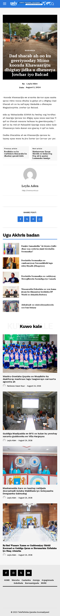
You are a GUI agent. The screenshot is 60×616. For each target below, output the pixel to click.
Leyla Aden (32, 84)
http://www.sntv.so (30, 190)
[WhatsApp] (39, 219)
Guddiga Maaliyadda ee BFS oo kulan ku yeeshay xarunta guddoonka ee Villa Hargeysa (30, 435)
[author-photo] (4, 385)
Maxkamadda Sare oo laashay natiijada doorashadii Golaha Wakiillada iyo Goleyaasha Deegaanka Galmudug (28, 491)
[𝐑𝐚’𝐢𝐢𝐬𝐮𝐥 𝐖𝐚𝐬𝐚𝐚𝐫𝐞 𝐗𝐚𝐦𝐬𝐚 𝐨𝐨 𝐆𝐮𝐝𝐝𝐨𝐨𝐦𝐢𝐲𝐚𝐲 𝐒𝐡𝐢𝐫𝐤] (30, 522)
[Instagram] (13, 573)
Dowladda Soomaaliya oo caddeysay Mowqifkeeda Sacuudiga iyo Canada (38, 277)
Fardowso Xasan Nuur (16, 386)
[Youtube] (29, 573)
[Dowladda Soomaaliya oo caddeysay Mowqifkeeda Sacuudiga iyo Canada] (11, 277)
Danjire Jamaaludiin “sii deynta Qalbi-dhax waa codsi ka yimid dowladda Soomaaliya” (39, 249)
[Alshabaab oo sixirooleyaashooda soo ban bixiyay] (11, 306)
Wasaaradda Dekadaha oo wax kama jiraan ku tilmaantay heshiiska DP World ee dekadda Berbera (38, 292)
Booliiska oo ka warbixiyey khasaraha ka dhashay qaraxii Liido (15, 154)
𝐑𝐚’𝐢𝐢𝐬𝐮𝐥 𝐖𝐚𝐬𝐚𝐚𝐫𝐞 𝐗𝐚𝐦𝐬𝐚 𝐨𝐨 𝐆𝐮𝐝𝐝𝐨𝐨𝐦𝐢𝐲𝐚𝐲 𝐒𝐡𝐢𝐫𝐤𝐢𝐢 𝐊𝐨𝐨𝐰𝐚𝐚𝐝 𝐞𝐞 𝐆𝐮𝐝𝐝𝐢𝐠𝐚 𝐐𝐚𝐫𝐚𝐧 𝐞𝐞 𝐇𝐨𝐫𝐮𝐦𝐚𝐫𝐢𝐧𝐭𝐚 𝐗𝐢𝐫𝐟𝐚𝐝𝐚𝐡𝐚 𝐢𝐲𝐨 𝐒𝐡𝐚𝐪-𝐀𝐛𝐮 (30, 548)
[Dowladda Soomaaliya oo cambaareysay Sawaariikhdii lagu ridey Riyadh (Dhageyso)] (11, 263)
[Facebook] (20, 219)
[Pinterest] (33, 219)
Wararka (30, 50)
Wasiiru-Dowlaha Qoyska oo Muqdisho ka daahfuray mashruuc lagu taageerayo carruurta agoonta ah (29, 379)
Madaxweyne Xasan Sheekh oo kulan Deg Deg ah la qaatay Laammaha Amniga (42, 155)
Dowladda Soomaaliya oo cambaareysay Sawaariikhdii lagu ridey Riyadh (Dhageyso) (37, 263)
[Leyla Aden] (30, 174)
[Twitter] (27, 219)
